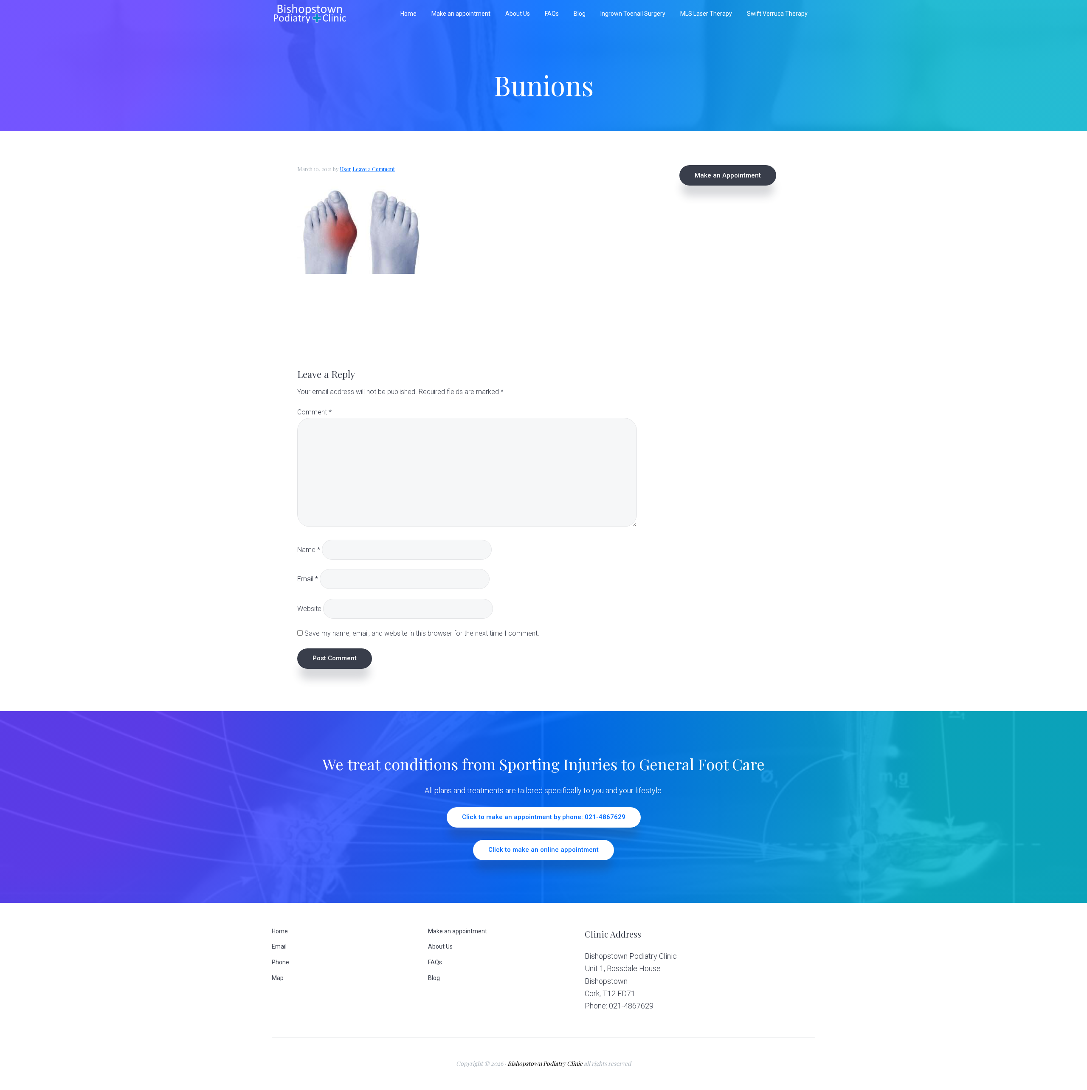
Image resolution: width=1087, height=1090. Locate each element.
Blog (434, 978)
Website (309, 608)
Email (307, 579)
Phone (280, 962)
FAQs (435, 962)
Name (308, 550)
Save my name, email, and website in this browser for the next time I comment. (421, 633)
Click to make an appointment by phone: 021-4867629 (543, 817)
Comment (314, 412)
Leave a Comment (373, 169)
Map (278, 978)
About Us (440, 946)
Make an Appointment (728, 175)
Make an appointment (457, 931)
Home (280, 931)
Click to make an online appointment (543, 849)
